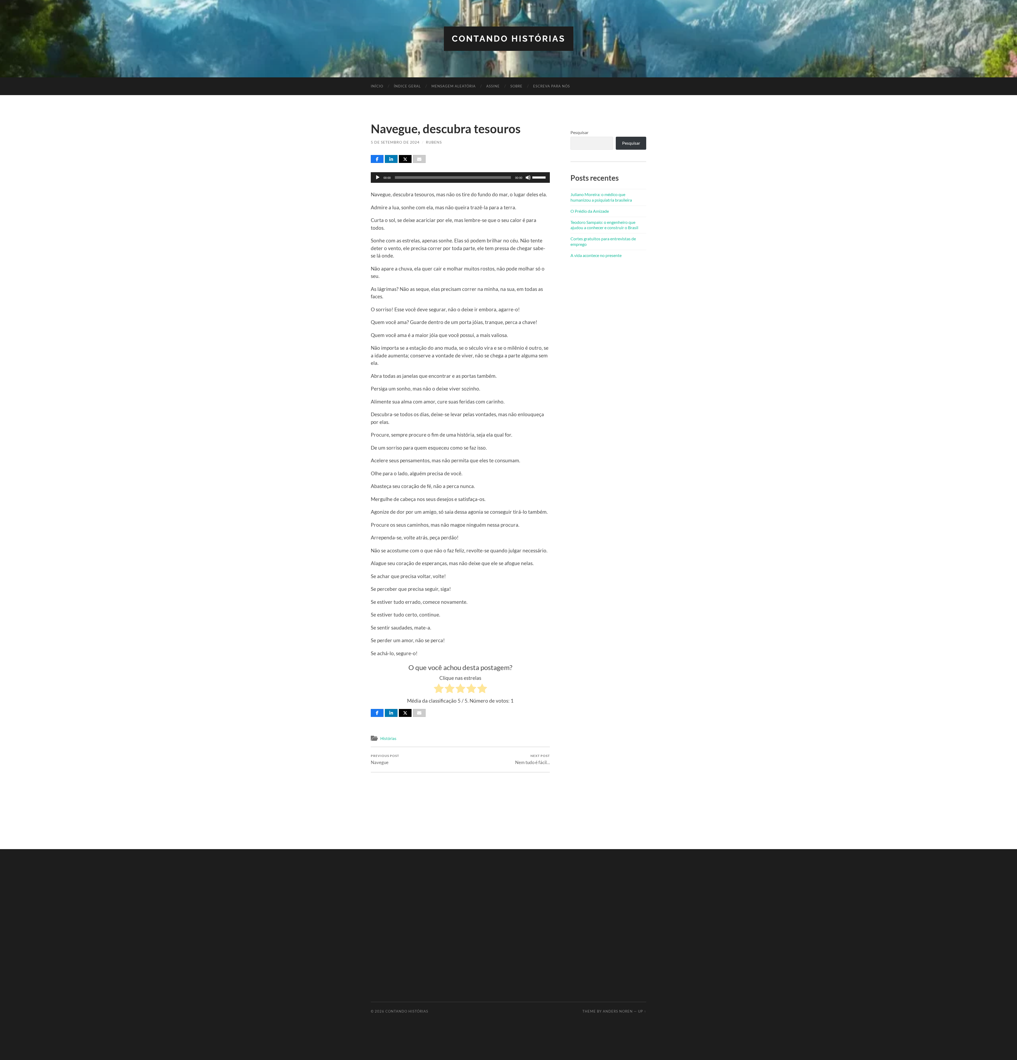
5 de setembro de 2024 (395, 142)
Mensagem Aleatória (453, 86)
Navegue (385, 759)
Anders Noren (618, 1011)
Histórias (388, 738)
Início (377, 86)
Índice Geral (407, 86)
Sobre (516, 86)
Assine (493, 86)
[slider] (539, 177)
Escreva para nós (551, 86)
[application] (460, 177)
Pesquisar (579, 132)
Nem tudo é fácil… (532, 759)
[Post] (405, 159)
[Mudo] (528, 177)
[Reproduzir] (377, 177)
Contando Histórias (508, 38)
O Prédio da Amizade (589, 211)
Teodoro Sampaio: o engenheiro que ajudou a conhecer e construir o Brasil (604, 225)
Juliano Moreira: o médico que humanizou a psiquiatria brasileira (601, 197)
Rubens (434, 142)
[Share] (377, 159)
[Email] (419, 159)
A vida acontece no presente (596, 255)
